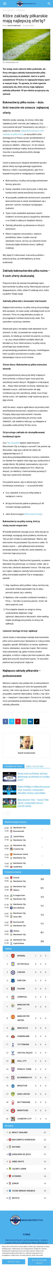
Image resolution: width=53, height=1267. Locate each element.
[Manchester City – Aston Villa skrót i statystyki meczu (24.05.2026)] (9, 803)
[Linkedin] (30, 721)
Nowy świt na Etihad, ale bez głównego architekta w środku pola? (34, 776)
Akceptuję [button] (14, 1262)
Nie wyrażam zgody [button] (39, 1261)
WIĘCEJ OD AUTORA (34, 766)
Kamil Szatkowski (14, 25)
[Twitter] (11, 721)
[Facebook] (5, 721)
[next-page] (8, 813)
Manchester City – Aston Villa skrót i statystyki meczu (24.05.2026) (33, 802)
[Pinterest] (18, 721)
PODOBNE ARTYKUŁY (13, 766)
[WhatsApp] (24, 721)
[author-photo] (26, 749)
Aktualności (20, 10)
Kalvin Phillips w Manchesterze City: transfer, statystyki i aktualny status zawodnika (34, 789)
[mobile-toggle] (4, 3)
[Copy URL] (36, 721)
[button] (49, 3)
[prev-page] (4, 813)
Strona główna (8, 10)
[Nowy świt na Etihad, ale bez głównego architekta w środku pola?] (9, 776)
